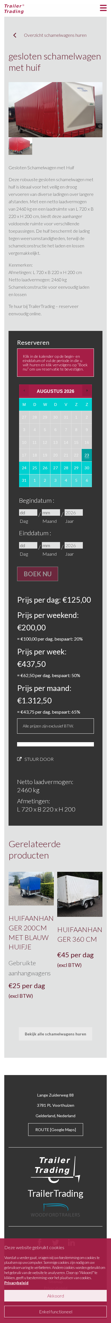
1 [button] (35, 482)
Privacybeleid (16, 1283)
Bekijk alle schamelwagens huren (55, 1033)
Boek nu (38, 574)
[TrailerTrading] (14, 8)
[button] (24, 390)
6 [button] (87, 482)
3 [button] (56, 482)
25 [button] (35, 469)
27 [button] (56, 469)
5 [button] (76, 482)
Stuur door (39, 759)
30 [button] (87, 469)
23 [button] (87, 457)
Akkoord (55, 1295)
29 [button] (76, 469)
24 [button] (24, 469)
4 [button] (66, 482)
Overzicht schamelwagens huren (55, 35)
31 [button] (24, 482)
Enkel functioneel (55, 1311)
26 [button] (45, 469)
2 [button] (45, 482)
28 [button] (66, 469)
